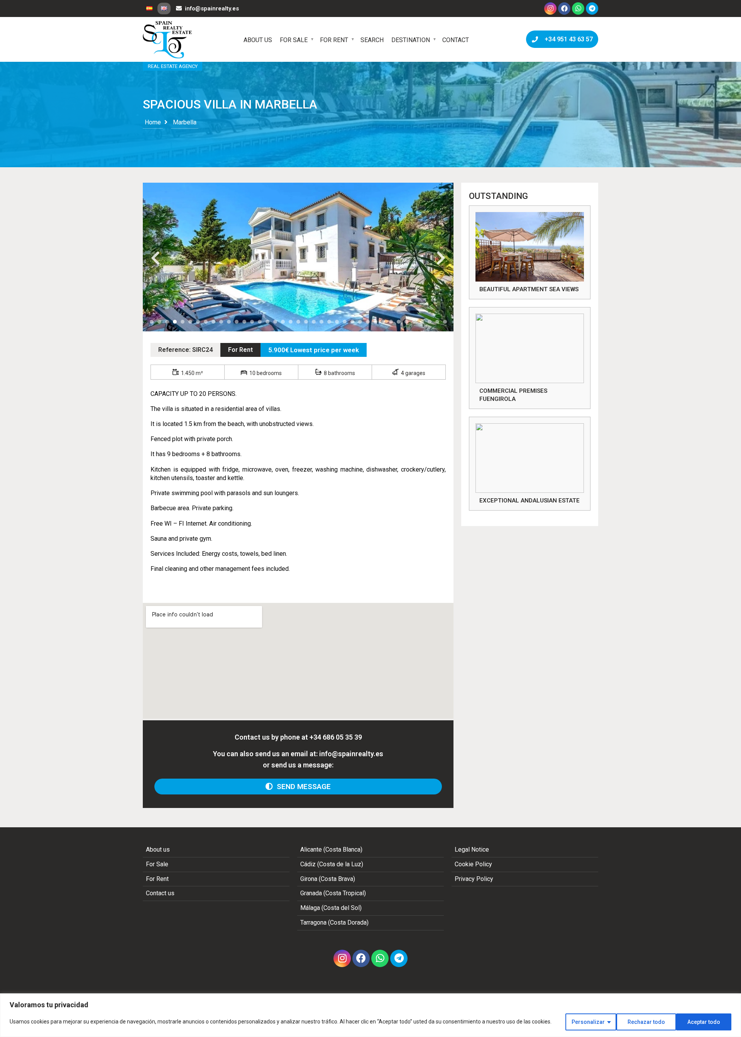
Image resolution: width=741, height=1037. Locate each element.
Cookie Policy (473, 864)
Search (372, 40)
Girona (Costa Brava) (327, 879)
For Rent (334, 40)
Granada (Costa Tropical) (333, 893)
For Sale (294, 40)
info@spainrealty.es (212, 8)
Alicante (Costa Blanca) (331, 849)
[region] (370, 1015)
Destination (410, 40)
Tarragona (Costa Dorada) (334, 922)
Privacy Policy (474, 879)
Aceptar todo (703, 1022)
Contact (455, 40)
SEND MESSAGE (302, 786)
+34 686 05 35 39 (336, 737)
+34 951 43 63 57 (567, 39)
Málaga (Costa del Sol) (331, 907)
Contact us (160, 893)
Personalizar (588, 1022)
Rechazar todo (646, 1022)
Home (153, 122)
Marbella (184, 122)
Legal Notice (472, 849)
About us (258, 40)
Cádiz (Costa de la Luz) (331, 864)
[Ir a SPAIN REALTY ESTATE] (168, 40)
